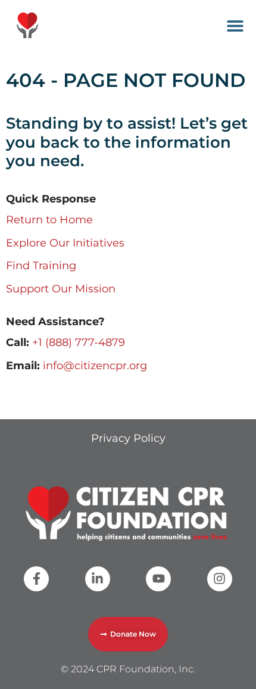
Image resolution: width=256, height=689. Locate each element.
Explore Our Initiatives (65, 243)
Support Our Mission (60, 288)
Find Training (41, 265)
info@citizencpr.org (95, 365)
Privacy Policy (128, 438)
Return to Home (49, 219)
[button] (234, 25)
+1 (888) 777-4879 (78, 342)
